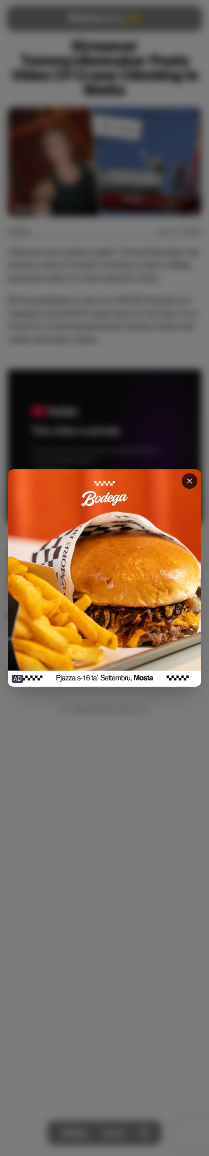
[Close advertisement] (189, 481)
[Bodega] (104, 578)
